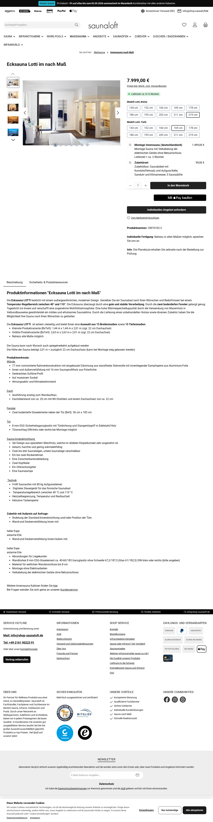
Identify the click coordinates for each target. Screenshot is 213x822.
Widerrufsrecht (64, 639)
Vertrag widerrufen (16, 659)
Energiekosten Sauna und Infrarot (127, 668)
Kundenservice (69, 589)
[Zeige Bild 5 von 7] (76, 145)
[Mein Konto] (194, 25)
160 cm (163, 107)
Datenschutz (63, 658)
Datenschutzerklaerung (17, 818)
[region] (63, 113)
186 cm (133, 114)
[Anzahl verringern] (130, 185)
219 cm (193, 114)
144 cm (133, 107)
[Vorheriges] (25, 112)
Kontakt (114, 629)
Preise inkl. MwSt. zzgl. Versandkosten (147, 86)
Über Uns (61, 648)
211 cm (178, 114)
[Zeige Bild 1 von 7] (55, 145)
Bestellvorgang (117, 634)
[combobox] (38, 25)
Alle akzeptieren (194, 810)
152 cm (148, 107)
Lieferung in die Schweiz (122, 663)
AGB (59, 634)
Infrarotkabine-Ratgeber (122, 639)
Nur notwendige (169, 810)
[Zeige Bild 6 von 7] (82, 145)
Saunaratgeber (117, 648)
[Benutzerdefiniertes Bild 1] (65, 713)
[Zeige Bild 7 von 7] (87, 145)
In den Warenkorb (178, 185)
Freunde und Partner (67, 653)
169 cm (178, 107)
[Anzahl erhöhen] (145, 185)
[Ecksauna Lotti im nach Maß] (71, 112)
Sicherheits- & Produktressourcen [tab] (48, 282)
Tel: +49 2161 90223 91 (18, 642)
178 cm (193, 107)
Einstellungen (146, 810)
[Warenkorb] (204, 25)
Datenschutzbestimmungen (72, 788)
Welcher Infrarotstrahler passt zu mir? (129, 653)
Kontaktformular (28, 649)
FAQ (112, 672)
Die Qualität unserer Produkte (125, 658)
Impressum (62, 629)
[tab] (14, 282)
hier (55, 585)
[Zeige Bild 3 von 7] (66, 145)
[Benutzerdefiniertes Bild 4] (85, 733)
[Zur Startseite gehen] (106, 25)
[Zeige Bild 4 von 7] (71, 145)
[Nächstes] (117, 112)
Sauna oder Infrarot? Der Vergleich (127, 643)
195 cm (148, 114)
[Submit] (137, 775)
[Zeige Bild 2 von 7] (60, 145)
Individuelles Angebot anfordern (166, 209)
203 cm (163, 114)
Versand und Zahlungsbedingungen (75, 643)
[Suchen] (77, 25)
